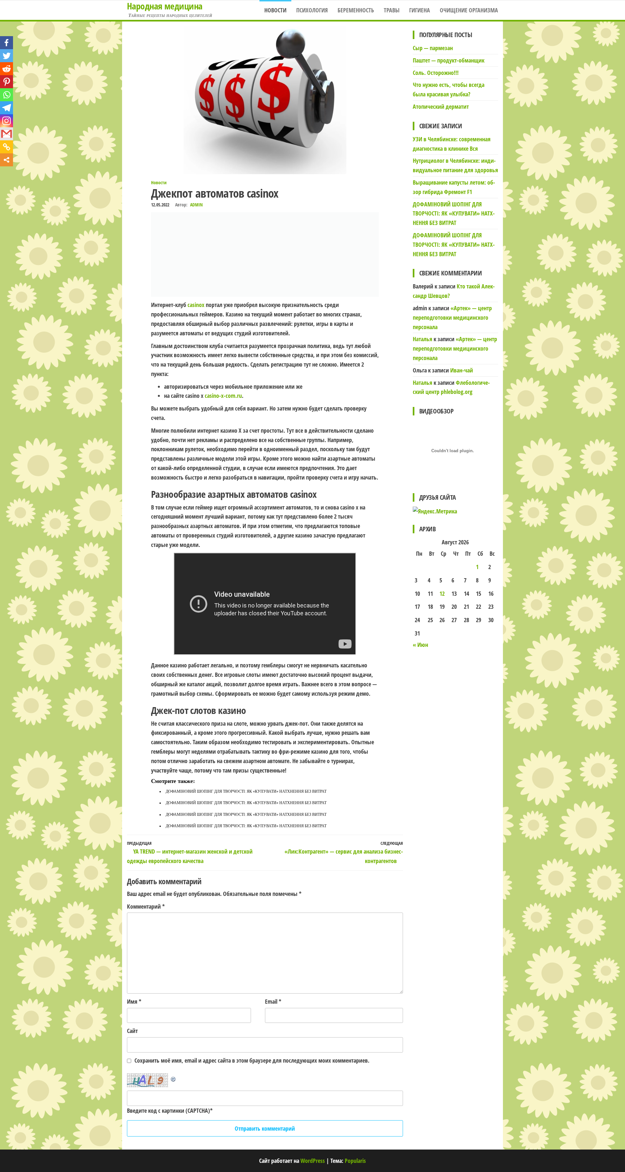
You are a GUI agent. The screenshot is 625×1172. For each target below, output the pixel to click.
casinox (196, 305)
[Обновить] (173, 1078)
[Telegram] (6, 107)
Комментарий (146, 906)
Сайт (132, 1031)
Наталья (422, 339)
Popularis (355, 1161)
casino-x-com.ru (223, 395)
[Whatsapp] (6, 94)
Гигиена (419, 10)
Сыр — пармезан (433, 48)
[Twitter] (6, 55)
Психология (312, 10)
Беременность (356, 10)
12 (442, 593)
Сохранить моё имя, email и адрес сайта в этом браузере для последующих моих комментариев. (251, 1060)
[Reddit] (6, 68)
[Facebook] (6, 42)
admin (196, 205)
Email (273, 1001)
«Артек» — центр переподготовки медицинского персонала (452, 317)
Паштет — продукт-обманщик (448, 60)
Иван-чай (461, 370)
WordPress (312, 1161)
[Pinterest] (6, 81)
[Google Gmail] (6, 133)
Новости (275, 10)
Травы (391, 10)
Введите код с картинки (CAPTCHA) (168, 1110)
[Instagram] (6, 120)
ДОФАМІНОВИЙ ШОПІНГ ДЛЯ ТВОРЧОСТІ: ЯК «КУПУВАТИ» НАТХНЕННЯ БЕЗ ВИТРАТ (246, 791)
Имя (134, 1001)
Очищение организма (469, 10)
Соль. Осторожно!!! (436, 73)
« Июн (420, 645)
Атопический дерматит (441, 106)
